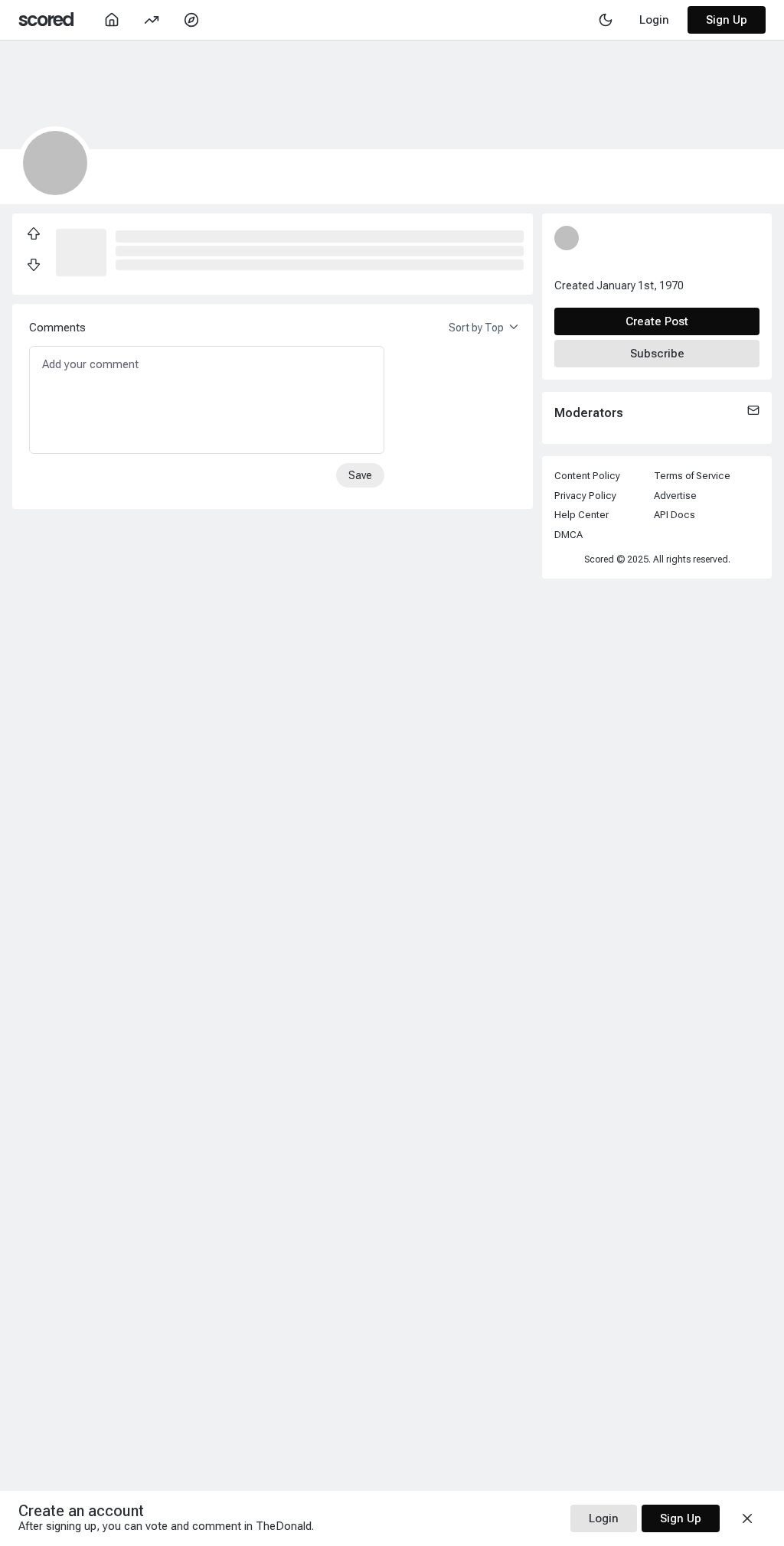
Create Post (657, 321)
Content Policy (587, 475)
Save (360, 475)
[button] (81, 251)
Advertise (675, 495)
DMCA (568, 534)
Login (604, 1518)
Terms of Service (692, 475)
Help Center (581, 514)
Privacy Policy (585, 495)
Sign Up (726, 20)
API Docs (674, 514)
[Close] (747, 1518)
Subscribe (657, 353)
